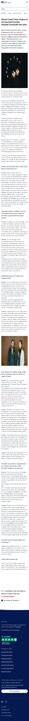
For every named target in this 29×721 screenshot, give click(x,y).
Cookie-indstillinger (6, 715)
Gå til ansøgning (14, 691)
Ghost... (26, 13)
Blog (10, 13)
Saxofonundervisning (7, 665)
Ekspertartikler (17, 13)
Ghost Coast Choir (14, 120)
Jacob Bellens (8, 396)
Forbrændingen (7, 596)
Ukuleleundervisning (7, 662)
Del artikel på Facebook (11, 600)
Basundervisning (6, 671)
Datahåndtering (5, 709)
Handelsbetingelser (6, 712)
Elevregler (3, 706)
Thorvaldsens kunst (7, 147)
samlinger (16, 147)
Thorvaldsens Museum (17, 93)
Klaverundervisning (6, 652)
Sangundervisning (6, 658)
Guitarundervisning (6, 655)
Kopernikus (16, 394)
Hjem (4, 13)
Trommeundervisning (7, 668)
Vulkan (22, 410)
